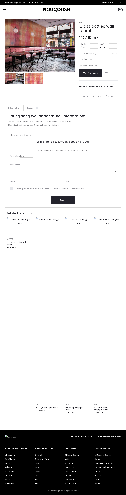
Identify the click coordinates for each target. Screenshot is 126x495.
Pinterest (111, 96)
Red (113, 89)
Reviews (32, 108)
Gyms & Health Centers (105, 467)
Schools (98, 475)
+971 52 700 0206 (85, 437)
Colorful (38, 455)
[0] (121, 9)
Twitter (99, 96)
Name (13, 181)
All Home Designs (72, 455)
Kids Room (69, 479)
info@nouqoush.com (16, 2)
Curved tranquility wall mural (16, 243)
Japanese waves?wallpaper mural (101, 408)
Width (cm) (102, 46)
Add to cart (92, 73)
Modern (107, 86)
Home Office (70, 483)
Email (68, 181)
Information (14, 108)
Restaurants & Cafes (92, 89)
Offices (98, 471)
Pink (36, 479)
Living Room (70, 467)
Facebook (85, 96)
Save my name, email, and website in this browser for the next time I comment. (50, 188)
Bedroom (69, 463)
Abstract (101, 84)
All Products (10, 455)
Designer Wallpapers (86, 86)
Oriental (8, 467)
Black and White (42, 459)
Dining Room (70, 471)
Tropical (8, 475)
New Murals (10, 459)
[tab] (14, 108)
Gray (37, 467)
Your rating (15, 156)
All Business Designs (103, 455)
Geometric (10, 483)
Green (37, 471)
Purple (109, 89)
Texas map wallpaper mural (74, 408)
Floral (7, 479)
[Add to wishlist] (106, 73)
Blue (37, 463)
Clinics (97, 479)
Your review (16, 164)
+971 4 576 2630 (36, 2)
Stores (97, 483)
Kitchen (68, 475)
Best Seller (109, 84)
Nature (8, 463)
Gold (37, 475)
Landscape (10, 471)
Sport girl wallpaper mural (47, 407)
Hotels (97, 459)
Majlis (67, 459)
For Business (98, 86)
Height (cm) (83, 46)
